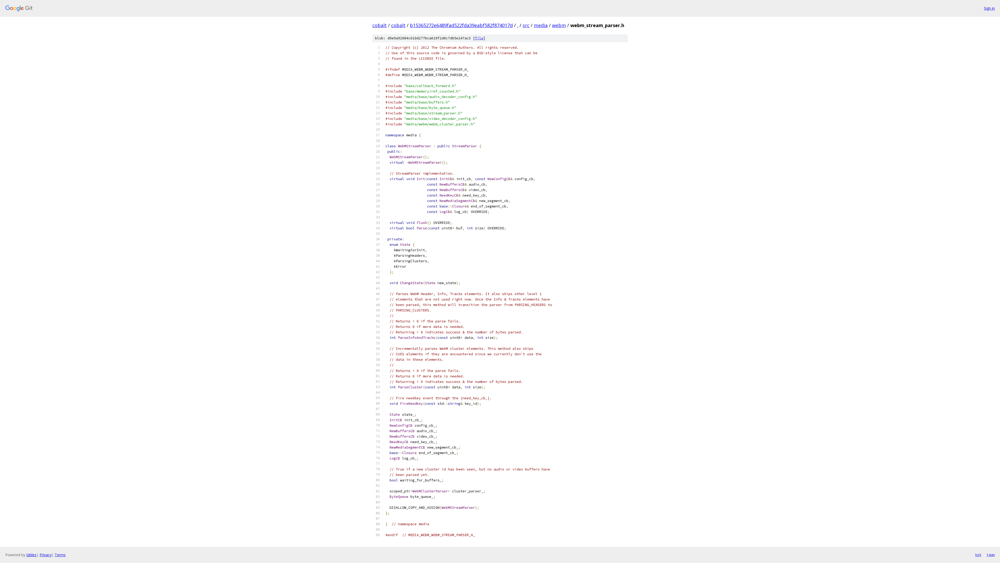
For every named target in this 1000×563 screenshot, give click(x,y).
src (526, 25)
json (990, 554)
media (541, 25)
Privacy (46, 554)
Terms (60, 554)
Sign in (989, 8)
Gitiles (31, 554)
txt (978, 554)
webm (559, 25)
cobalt (379, 25)
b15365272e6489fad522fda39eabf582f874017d (461, 25)
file (479, 38)
